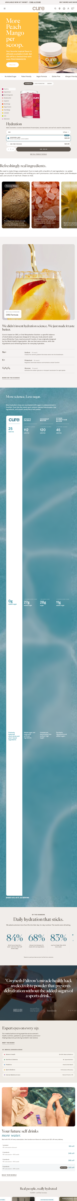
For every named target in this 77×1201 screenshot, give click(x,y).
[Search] (55, 8)
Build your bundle (9, 1175)
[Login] (68, 8)
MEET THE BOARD (8, 1043)
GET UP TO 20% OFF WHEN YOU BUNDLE (59, 2)
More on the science (11, 378)
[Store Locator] (59, 8)
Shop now (12, 65)
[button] (38, 132)
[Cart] (72, 8)
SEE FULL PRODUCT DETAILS (38, 154)
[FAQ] (64, 8)
